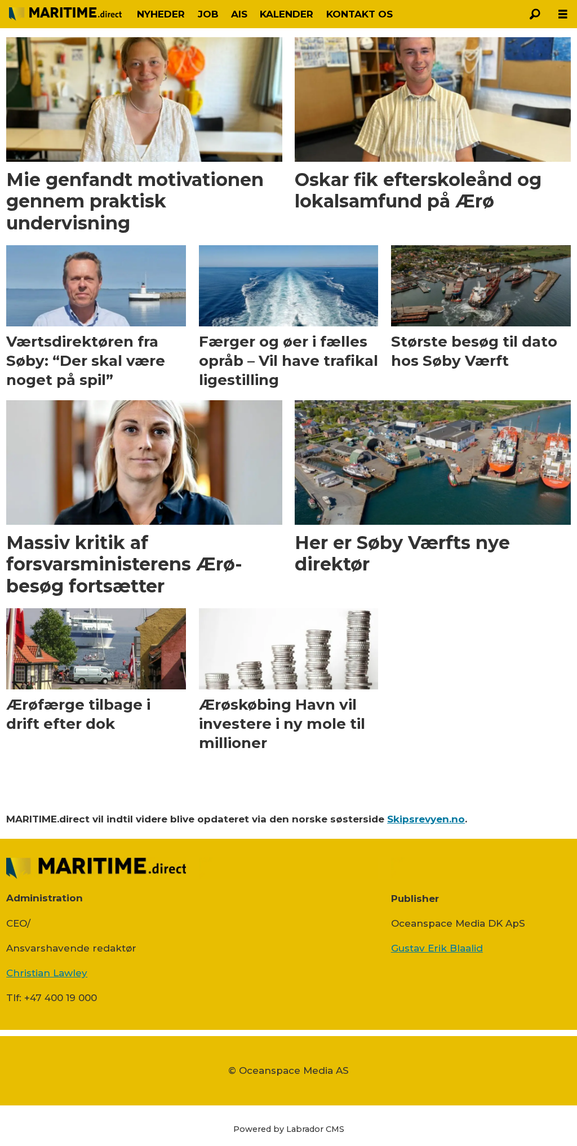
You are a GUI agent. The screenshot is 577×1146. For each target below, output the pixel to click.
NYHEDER (161, 14)
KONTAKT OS (359, 14)
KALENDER (286, 14)
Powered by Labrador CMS (288, 1129)
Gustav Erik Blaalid (437, 948)
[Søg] (535, 14)
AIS (239, 14)
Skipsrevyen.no (426, 819)
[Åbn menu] (563, 14)
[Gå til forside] (65, 14)
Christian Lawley (46, 973)
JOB (208, 14)
